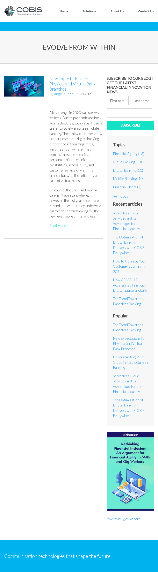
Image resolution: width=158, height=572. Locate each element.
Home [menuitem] (64, 11)
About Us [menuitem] (117, 11)
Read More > (59, 225)
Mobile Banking (128, 178)
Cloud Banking (127, 162)
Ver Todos (120, 196)
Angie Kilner (63, 94)
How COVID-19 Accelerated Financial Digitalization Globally (130, 285)
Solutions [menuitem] (89, 11)
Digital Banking (128, 170)
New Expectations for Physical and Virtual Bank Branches (72, 83)
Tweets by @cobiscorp (124, 519)
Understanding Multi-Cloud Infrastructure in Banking (130, 362)
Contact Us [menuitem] (146, 11)
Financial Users (127, 187)
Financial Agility (128, 154)
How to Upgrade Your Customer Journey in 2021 (129, 266)
